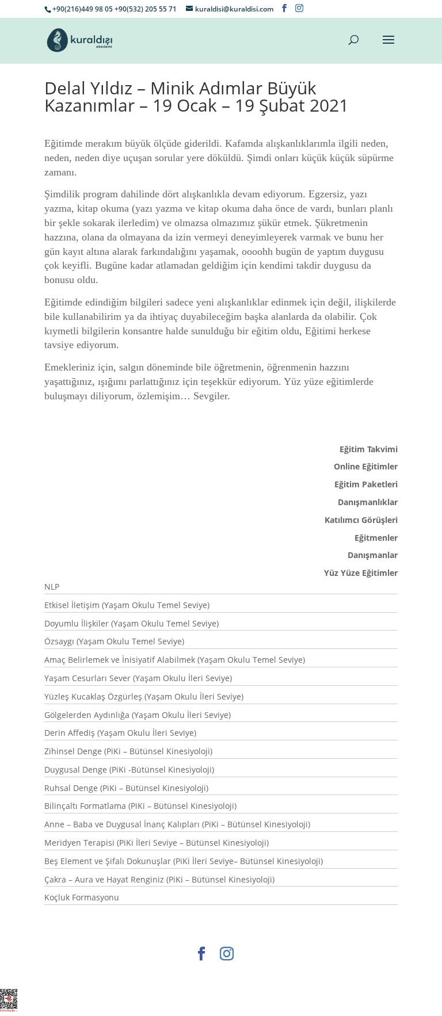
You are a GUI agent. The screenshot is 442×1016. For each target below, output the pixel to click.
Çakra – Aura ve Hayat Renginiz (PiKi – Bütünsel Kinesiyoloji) (159, 879)
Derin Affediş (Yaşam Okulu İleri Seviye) (120, 732)
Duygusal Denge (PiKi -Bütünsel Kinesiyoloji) (129, 769)
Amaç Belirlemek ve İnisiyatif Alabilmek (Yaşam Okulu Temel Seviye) (174, 659)
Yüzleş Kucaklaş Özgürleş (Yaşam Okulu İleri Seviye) (143, 696)
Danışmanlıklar (368, 501)
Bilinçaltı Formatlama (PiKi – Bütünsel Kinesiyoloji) (140, 805)
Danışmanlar (373, 554)
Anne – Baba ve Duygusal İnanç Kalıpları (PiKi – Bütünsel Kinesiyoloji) (177, 824)
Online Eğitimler (366, 466)
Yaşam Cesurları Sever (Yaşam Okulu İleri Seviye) (138, 678)
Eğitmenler (376, 537)
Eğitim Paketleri (366, 484)
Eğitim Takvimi (369, 449)
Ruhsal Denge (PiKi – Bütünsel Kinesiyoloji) (126, 787)
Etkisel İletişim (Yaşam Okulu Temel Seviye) (126, 604)
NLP (51, 586)
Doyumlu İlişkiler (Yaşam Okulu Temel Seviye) (131, 623)
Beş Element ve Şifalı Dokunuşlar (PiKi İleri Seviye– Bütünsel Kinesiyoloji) (183, 860)
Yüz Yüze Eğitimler (361, 572)
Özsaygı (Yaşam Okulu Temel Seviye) (114, 641)
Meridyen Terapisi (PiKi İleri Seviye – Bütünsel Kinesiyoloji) (156, 842)
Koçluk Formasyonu (81, 897)
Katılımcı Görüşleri (361, 519)
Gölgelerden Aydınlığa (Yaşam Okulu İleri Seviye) (137, 714)
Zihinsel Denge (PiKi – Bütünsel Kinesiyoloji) (128, 751)
